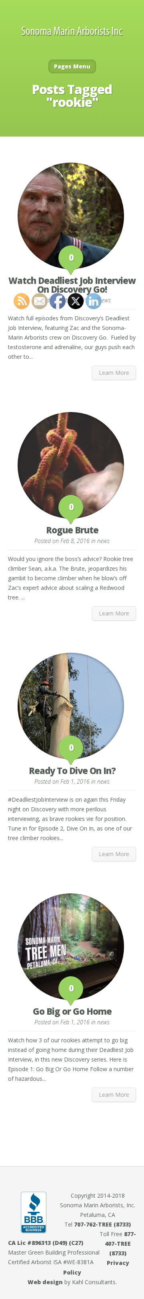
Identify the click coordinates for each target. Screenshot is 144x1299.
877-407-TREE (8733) (120, 1243)
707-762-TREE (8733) (102, 1224)
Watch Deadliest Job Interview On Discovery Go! (72, 284)
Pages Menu (72, 66)
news (104, 300)
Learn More (114, 372)
